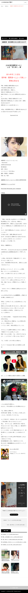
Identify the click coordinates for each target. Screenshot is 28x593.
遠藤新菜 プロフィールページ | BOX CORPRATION (13, 180)
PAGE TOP (15, 587)
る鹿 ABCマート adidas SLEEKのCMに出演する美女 (12, 539)
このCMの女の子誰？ (10, 591)
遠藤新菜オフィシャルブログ (8, 184)
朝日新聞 (12, 38)
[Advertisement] (14, 22)
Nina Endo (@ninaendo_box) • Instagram (11, 188)
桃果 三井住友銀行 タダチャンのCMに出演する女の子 (13, 536)
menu (25, 2)
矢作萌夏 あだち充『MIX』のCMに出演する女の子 (12, 544)
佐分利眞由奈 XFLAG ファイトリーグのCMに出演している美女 (14, 542)
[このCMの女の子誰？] (7, 2)
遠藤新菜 (15, 38)
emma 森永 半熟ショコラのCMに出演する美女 (16, 524)
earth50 (22, 38)
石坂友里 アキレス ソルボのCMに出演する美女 (12, 520)
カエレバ (15, 451)
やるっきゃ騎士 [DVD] (14, 449)
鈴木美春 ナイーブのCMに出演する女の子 (10, 534)
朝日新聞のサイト (12, 443)
